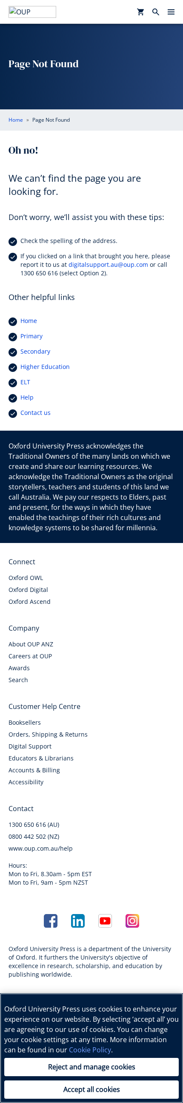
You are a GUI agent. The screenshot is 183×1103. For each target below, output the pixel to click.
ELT (25, 382)
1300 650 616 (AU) (34, 824)
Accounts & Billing (34, 770)
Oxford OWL (26, 578)
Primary (31, 336)
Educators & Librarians (41, 758)
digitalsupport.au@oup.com (108, 264)
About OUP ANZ (31, 644)
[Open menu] (171, 12)
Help (27, 397)
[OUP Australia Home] (32, 12)
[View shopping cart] (140, 12)
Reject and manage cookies (91, 1067)
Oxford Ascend (30, 601)
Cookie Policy (90, 1049)
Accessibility (26, 782)
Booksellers (25, 722)
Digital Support (30, 746)
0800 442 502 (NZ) (34, 836)
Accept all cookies (91, 1089)
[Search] (155, 12)
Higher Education (45, 367)
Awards (19, 668)
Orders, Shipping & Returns (48, 734)
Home (28, 321)
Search (18, 680)
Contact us (35, 413)
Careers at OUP (30, 656)
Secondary (35, 351)
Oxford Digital (28, 590)
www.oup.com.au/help (41, 848)
